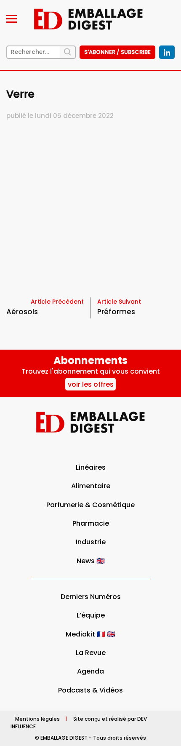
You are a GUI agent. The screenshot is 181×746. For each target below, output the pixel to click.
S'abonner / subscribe (117, 52)
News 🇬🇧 (91, 561)
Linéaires (91, 467)
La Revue (91, 653)
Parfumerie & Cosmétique (90, 505)
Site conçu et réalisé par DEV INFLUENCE (79, 722)
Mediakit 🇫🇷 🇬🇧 (90, 634)
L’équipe (91, 615)
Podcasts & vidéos (90, 690)
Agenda (90, 671)
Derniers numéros (91, 597)
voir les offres (91, 384)
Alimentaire (90, 486)
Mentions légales (37, 718)
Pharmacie (90, 523)
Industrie (91, 542)
